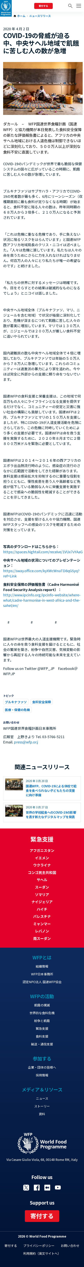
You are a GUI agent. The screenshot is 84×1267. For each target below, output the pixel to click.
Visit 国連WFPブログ (47, 1188)
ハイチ (42, 909)
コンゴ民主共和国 (42, 872)
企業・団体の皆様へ (42, 1067)
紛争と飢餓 (42, 1020)
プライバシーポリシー (39, 1245)
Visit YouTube (58, 1188)
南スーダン (42, 938)
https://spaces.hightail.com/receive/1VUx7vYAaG (43, 551)
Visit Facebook (37, 1188)
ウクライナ (42, 864)
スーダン (42, 887)
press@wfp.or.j (26, 741)
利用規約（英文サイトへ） (42, 1253)
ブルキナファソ (16, 702)
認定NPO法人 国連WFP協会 (42, 981)
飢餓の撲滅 (42, 1005)
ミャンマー (42, 923)
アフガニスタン (42, 850)
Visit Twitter (26, 1188)
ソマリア (42, 894)
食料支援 (42, 1036)
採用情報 (42, 1075)
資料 (42, 1114)
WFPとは (42, 957)
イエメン (42, 857)
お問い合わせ (70, 1245)
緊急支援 (42, 1028)
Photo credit (78, 110)
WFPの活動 (42, 996)
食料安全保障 (41, 702)
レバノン (42, 930)
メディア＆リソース (42, 1089)
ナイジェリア (42, 901)
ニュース (42, 1098)
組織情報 (42, 966)
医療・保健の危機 (17, 709)
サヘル (42, 879)
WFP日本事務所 (42, 974)
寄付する (43, 5)
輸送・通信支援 (42, 1044)
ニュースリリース (40, 16)
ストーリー (42, 1106)
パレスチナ (42, 916)
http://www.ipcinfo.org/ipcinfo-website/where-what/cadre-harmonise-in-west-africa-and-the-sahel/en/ (41, 600)
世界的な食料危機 (42, 1012)
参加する (42, 1058)
